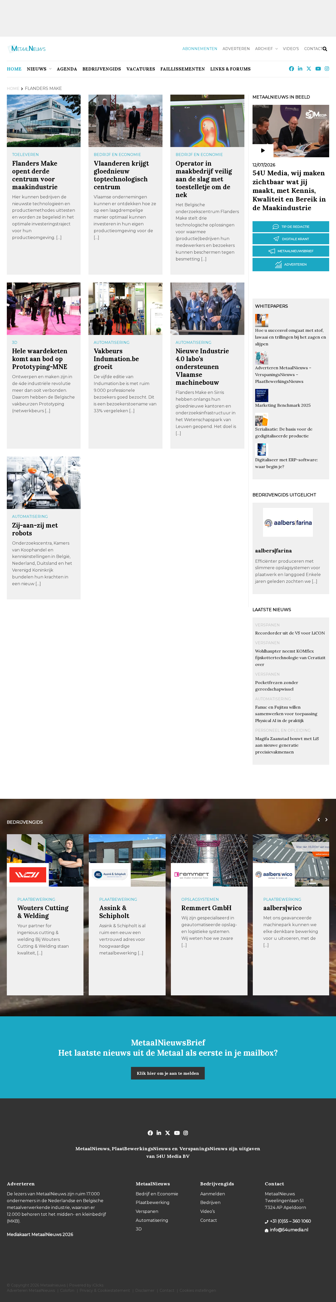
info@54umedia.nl (289, 1229)
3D (14, 342)
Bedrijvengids (101, 69)
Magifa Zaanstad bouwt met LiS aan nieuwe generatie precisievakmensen (287, 745)
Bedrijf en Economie (117, 154)
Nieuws (36, 69)
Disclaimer (144, 1290)
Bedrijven (210, 1202)
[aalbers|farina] (288, 544)
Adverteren (236, 48)
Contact (313, 48)
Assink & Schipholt (114, 912)
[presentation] (317, 819)
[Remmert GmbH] (192, 874)
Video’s (291, 48)
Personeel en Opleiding (283, 730)
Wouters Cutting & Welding (43, 912)
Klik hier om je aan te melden (168, 1073)
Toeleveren (25, 154)
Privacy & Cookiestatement (105, 1290)
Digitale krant (295, 239)
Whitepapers (271, 306)
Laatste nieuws (272, 609)
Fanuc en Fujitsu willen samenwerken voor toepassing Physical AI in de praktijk (286, 713)
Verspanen (267, 625)
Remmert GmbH (206, 908)
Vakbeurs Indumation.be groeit (116, 359)
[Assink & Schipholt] (109, 874)
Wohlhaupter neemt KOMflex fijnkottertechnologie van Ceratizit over (290, 657)
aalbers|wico (282, 908)
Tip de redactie (295, 227)
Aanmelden (212, 1193)
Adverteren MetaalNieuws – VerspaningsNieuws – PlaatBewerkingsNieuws (283, 374)
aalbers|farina (273, 550)
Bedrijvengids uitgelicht (284, 494)
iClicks (97, 1285)
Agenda (67, 69)
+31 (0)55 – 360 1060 (290, 1221)
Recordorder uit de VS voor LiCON (290, 633)
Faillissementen (182, 69)
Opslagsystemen (200, 899)
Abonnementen (199, 48)
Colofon (67, 1290)
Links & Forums (230, 69)
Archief (264, 48)
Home (14, 69)
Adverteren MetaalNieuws (31, 1290)
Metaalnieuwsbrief (295, 251)
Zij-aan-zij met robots (35, 529)
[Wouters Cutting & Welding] (27, 874)
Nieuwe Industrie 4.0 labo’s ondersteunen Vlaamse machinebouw (202, 367)
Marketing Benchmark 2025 (283, 405)
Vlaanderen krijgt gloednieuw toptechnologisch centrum (121, 175)
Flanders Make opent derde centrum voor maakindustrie (34, 175)
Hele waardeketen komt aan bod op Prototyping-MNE (39, 359)
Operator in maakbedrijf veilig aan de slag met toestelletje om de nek (204, 179)
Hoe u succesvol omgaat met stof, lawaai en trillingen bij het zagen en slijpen (290, 337)
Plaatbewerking (36, 899)
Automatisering (111, 342)
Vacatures (140, 69)
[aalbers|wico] (273, 875)
